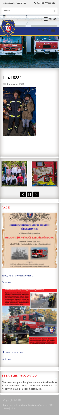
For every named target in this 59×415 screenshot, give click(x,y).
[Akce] (29, 240)
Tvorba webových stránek (30, 405)
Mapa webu (9, 405)
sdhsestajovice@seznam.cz (14, 3)
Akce (6, 207)
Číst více (6, 282)
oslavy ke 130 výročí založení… (18, 275)
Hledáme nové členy (12, 352)
